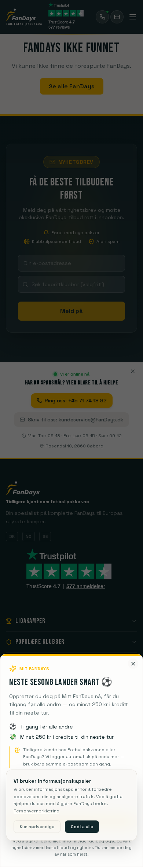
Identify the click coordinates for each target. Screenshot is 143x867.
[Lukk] (133, 663)
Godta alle (82, 827)
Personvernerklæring (36, 811)
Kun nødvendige (37, 827)
